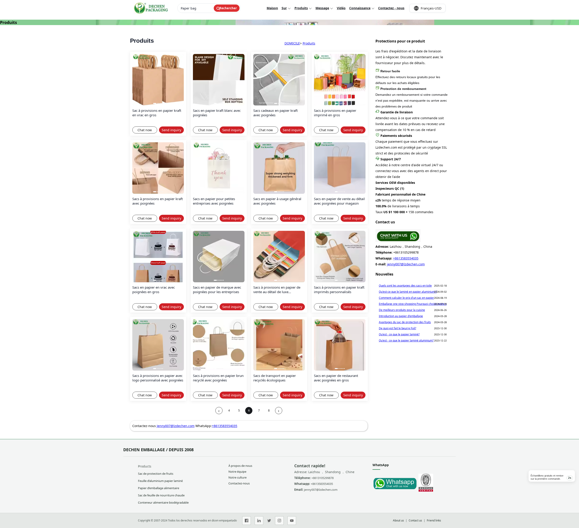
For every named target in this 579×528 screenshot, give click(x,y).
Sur (284, 8)
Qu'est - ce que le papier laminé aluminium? (406, 340)
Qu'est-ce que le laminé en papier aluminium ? (408, 292)
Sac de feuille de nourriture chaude (161, 495)
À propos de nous (240, 466)
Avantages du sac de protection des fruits (405, 322)
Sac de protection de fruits (155, 474)
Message (322, 8)
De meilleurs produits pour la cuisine (402, 310)
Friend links (434, 520)
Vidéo (341, 8)
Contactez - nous (391, 8)
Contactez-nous (239, 483)
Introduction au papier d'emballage (401, 316)
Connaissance (359, 8)
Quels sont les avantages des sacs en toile (405, 285)
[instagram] (279, 520)
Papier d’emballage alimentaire (158, 488)
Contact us (415, 520)
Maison (272, 8)
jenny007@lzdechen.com (406, 264)
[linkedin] (259, 520)
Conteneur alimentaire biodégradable (163, 502)
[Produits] (398, 240)
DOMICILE (292, 43)
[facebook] (246, 520)
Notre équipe (237, 472)
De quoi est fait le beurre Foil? (397, 328)
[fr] (151, 8)
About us (398, 520)
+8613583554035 (224, 426)
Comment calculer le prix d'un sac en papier (406, 298)
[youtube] (291, 520)
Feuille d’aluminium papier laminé (160, 481)
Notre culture (237, 477)
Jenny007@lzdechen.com (176, 426)
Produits (301, 8)
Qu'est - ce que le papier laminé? (399, 334)
